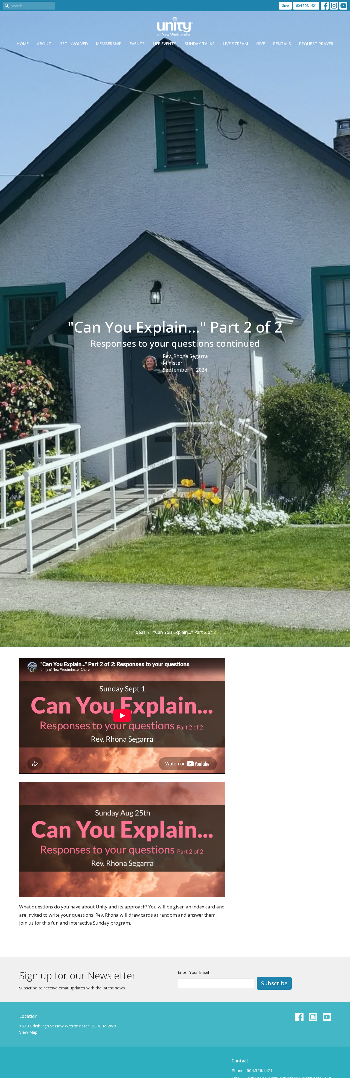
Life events (164, 43)
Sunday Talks (200, 43)
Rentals (282, 43)
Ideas (139, 632)
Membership (108, 43)
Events (137, 43)
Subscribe (274, 983)
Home (23, 43)
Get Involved (73, 43)
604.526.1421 (306, 5)
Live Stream (235, 43)
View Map (28, 1032)
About (44, 43)
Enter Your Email (193, 972)
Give (285, 5)
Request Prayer (316, 43)
